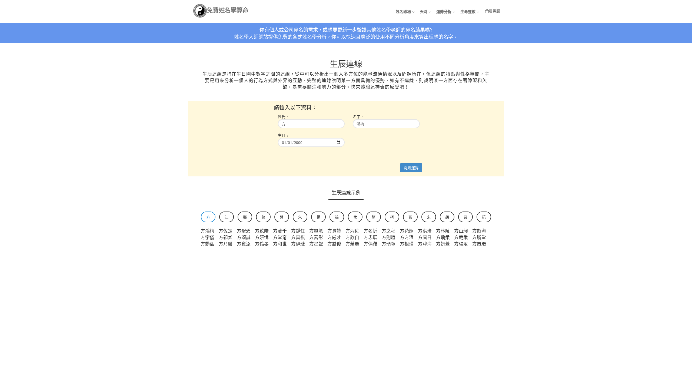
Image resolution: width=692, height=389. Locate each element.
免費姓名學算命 (227, 10)
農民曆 (494, 11)
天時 (423, 11)
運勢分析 (443, 11)
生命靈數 (467, 11)
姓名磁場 (403, 11)
